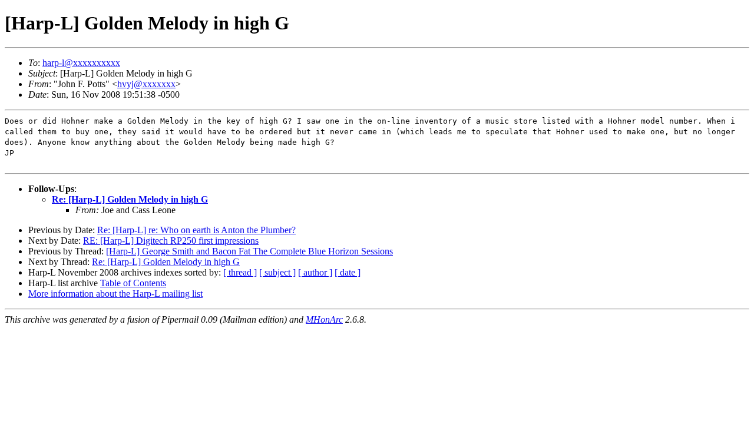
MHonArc (324, 319)
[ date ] (348, 272)
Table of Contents (133, 283)
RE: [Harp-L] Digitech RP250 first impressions (171, 241)
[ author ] (315, 272)
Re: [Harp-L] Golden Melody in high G (130, 199)
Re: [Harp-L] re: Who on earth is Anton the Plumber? (196, 230)
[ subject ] (277, 272)
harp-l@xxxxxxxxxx (81, 63)
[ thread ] (240, 272)
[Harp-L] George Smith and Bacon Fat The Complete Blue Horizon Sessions (249, 251)
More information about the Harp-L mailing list (115, 294)
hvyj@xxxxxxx (146, 84)
